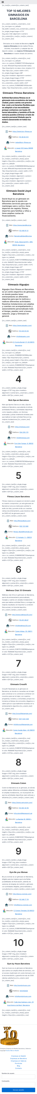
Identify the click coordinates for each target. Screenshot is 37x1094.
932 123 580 (23, 526)
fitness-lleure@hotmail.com (23, 532)
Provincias (18, 1063)
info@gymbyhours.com (23, 996)
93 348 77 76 (24, 899)
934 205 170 (24, 432)
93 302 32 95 (24, 808)
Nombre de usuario (8, 1073)
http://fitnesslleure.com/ (22, 521)
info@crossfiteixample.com (23, 724)
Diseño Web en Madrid (12, 1050)
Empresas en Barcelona (18, 1058)
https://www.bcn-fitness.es (22, 131)
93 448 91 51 (23, 231)
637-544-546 (24, 719)
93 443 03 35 (24, 331)
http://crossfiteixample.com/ (22, 713)
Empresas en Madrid (18, 1056)
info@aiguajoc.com (23, 336)
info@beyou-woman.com (23, 905)
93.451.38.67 (23, 620)
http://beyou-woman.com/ (22, 894)
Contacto (18, 1068)
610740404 (24, 991)
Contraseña (5, 1081)
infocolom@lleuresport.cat (23, 813)
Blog (18, 1066)
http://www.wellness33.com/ (22, 615)
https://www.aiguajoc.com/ (22, 325)
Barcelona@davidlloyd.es (23, 236)
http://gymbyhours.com (22, 985)
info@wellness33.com (23, 626)
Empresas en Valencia (18, 1061)
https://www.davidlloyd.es (22, 225)
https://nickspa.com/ (22, 427)
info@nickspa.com (23, 438)
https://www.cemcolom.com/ (22, 802)
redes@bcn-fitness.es (23, 142)
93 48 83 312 (24, 137)
